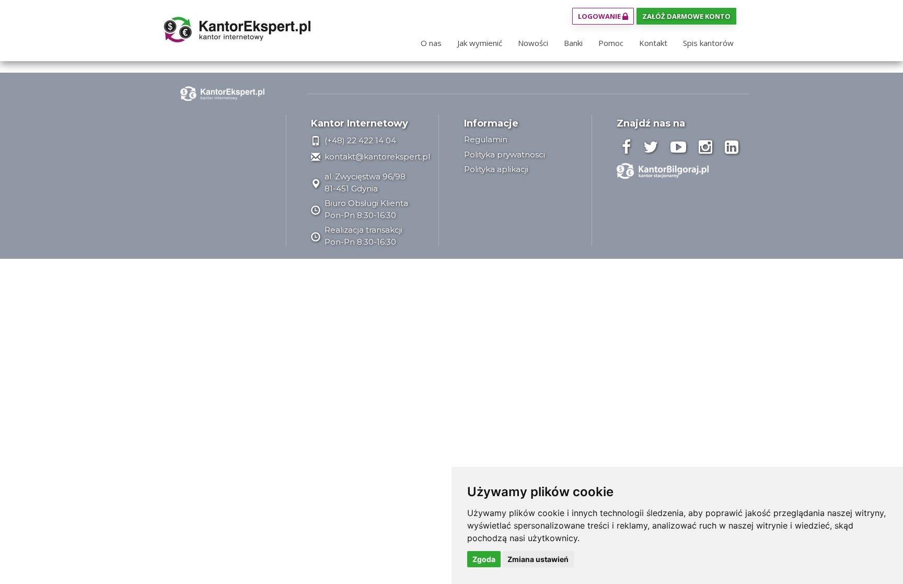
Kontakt (653, 43)
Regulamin (485, 139)
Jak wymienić (479, 43)
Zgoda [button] (483, 559)
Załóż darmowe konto (686, 16)
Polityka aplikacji (496, 169)
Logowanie (600, 16)
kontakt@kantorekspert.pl (376, 157)
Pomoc (610, 43)
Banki (573, 43)
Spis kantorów (708, 43)
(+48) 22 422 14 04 (359, 140)
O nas (431, 43)
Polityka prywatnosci (504, 154)
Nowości (533, 43)
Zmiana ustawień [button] (538, 559)
